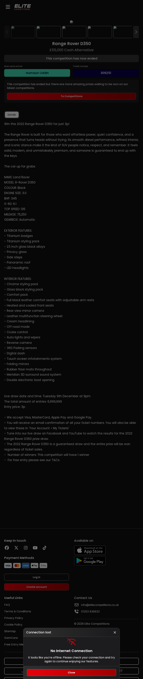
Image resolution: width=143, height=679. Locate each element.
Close (71, 672)
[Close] (115, 632)
